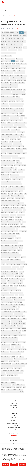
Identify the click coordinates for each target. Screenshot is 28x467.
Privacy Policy (4, 6)
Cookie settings (14, 464)
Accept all (22, 464)
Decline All (5, 464)
